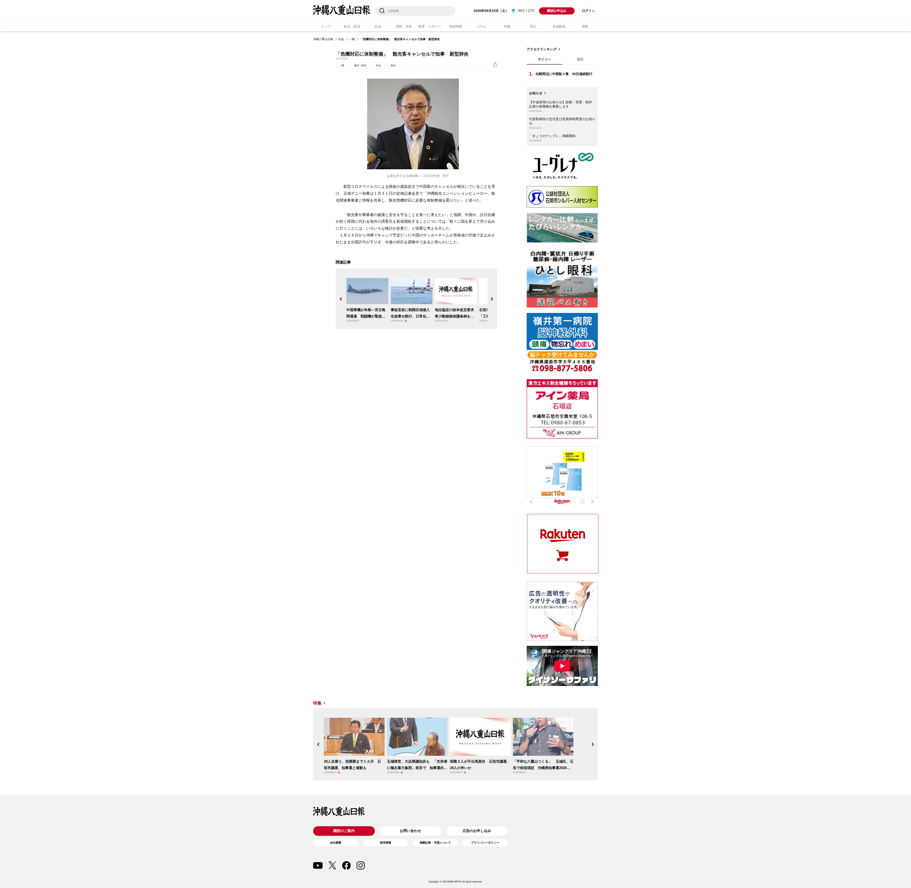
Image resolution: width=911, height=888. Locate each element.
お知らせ (535, 93)
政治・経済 (352, 26)
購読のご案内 (344, 831)
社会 (378, 26)
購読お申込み (557, 11)
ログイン (588, 11)
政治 (393, 65)
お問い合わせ (410, 831)
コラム (481, 26)
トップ (326, 26)
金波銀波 (559, 26)
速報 (585, 26)
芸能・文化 (404, 26)
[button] (341, 299)
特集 (507, 26)
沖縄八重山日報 (323, 39)
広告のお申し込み (477, 831)
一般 (352, 39)
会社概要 (335, 842)
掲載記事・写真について (435, 842)
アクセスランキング (542, 49)
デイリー (544, 59)
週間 (580, 59)
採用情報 (385, 842)
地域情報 (455, 26)
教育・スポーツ (429, 26)
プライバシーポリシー (485, 842)
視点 (533, 26)
